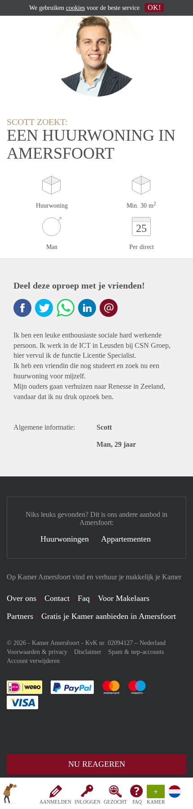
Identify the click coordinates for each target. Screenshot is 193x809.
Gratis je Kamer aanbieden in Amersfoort (108, 616)
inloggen (88, 802)
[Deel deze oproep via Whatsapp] (66, 308)
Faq (84, 598)
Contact (57, 598)
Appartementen (126, 538)
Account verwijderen (33, 661)
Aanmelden (55, 802)
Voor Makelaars (123, 598)
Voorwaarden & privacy (37, 652)
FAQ (137, 802)
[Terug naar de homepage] (10, 795)
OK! (154, 7)
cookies (75, 7)
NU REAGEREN (96, 764)
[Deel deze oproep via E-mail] (109, 308)
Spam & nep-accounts (136, 652)
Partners (20, 616)
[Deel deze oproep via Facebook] (22, 308)
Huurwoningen (64, 538)
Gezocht (115, 802)
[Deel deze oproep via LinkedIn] (87, 308)
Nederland (153, 643)
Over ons (21, 598)
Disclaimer (87, 652)
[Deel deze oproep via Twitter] (44, 308)
